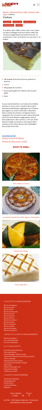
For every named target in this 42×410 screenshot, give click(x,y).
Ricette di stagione (10, 338)
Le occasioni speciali (11, 340)
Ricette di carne (9, 314)
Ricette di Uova (9, 318)
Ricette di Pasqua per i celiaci (14, 141)
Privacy (29, 393)
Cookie (15, 396)
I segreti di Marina (10, 385)
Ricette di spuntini (10, 328)
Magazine (7, 387)
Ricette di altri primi (11, 312)
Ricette (6, 12)
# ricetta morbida (29, 22)
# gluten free (17, 22)
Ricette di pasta (9, 307)
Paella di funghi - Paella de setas (15, 354)
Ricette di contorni (10, 320)
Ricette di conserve (10, 330)
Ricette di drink (9, 326)
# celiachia (7, 22)
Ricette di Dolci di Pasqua (13, 138)
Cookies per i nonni (10, 371)
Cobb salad (8, 365)
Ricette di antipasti (10, 305)
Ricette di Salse (9, 322)
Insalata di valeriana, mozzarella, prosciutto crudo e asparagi (19, 357)
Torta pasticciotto (10, 352)
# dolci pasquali (8, 25)
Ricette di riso (8, 309)
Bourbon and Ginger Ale (12, 367)
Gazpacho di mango (10, 369)
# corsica (19, 25)
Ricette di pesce (9, 316)
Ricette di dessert (10, 324)
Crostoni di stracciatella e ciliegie (15, 363)
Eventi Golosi (8, 383)
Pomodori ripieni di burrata (13, 350)
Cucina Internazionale (11, 379)
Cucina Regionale (10, 381)
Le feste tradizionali (11, 342)
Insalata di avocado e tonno (13, 361)
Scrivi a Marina (15, 393)
